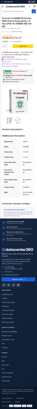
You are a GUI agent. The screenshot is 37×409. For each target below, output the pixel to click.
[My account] (30, 7)
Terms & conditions (7, 373)
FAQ (3, 343)
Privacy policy (6, 381)
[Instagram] (9, 285)
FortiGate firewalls (7, 294)
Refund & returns (7, 377)
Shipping (17, 401)
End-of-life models (7, 314)
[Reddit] (13, 285)
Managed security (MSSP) (9, 331)
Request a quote (17, 279)
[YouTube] (18, 285)
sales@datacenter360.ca (11, 275)
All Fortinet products (8, 322)
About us (4, 357)
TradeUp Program (7, 318)
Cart (3, 369)
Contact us (5, 347)
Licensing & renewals (8, 310)
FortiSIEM (26, 152)
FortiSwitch (5, 306)
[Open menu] (2, 7)
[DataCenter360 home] (15, 7)
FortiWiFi (4, 298)
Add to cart (23, 46)
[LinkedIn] (4, 285)
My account (5, 365)
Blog (3, 361)
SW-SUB (25, 157)
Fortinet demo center (8, 339)
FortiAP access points (8, 302)
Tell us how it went (14, 216)
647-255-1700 (8, 272)
